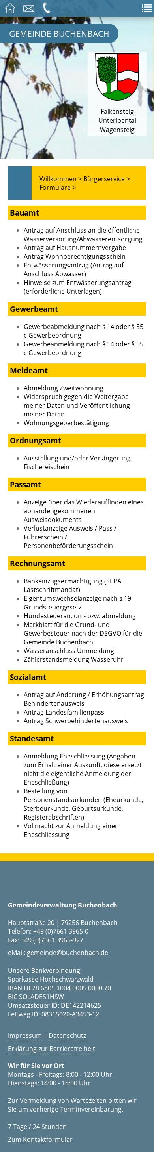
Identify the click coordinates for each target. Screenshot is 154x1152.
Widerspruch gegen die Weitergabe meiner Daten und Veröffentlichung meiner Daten (77, 405)
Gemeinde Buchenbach (59, 33)
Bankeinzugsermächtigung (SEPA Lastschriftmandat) (72, 585)
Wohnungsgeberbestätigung (66, 422)
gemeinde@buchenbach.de (67, 952)
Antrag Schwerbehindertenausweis (76, 720)
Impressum (25, 1035)
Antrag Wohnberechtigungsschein (75, 256)
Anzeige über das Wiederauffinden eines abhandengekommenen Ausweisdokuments (84, 511)
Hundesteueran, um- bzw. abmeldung (80, 615)
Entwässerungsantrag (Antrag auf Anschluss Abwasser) (74, 269)
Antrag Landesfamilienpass (64, 712)
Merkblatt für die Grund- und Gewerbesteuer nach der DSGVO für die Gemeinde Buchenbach (83, 633)
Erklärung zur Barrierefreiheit (51, 1048)
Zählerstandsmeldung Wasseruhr (74, 659)
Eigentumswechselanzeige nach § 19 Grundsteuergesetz (77, 602)
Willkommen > (60, 178)
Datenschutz (67, 1035)
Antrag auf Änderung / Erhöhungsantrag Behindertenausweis (84, 699)
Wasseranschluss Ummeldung (69, 650)
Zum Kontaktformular (40, 1139)
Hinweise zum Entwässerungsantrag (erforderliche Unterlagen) (77, 287)
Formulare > (57, 187)
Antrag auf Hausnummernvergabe (75, 247)
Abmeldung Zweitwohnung (63, 388)
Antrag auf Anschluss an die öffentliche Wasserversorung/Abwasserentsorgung (83, 234)
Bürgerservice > (106, 178)
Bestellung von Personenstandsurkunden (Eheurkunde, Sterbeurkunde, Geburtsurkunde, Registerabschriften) (83, 804)
